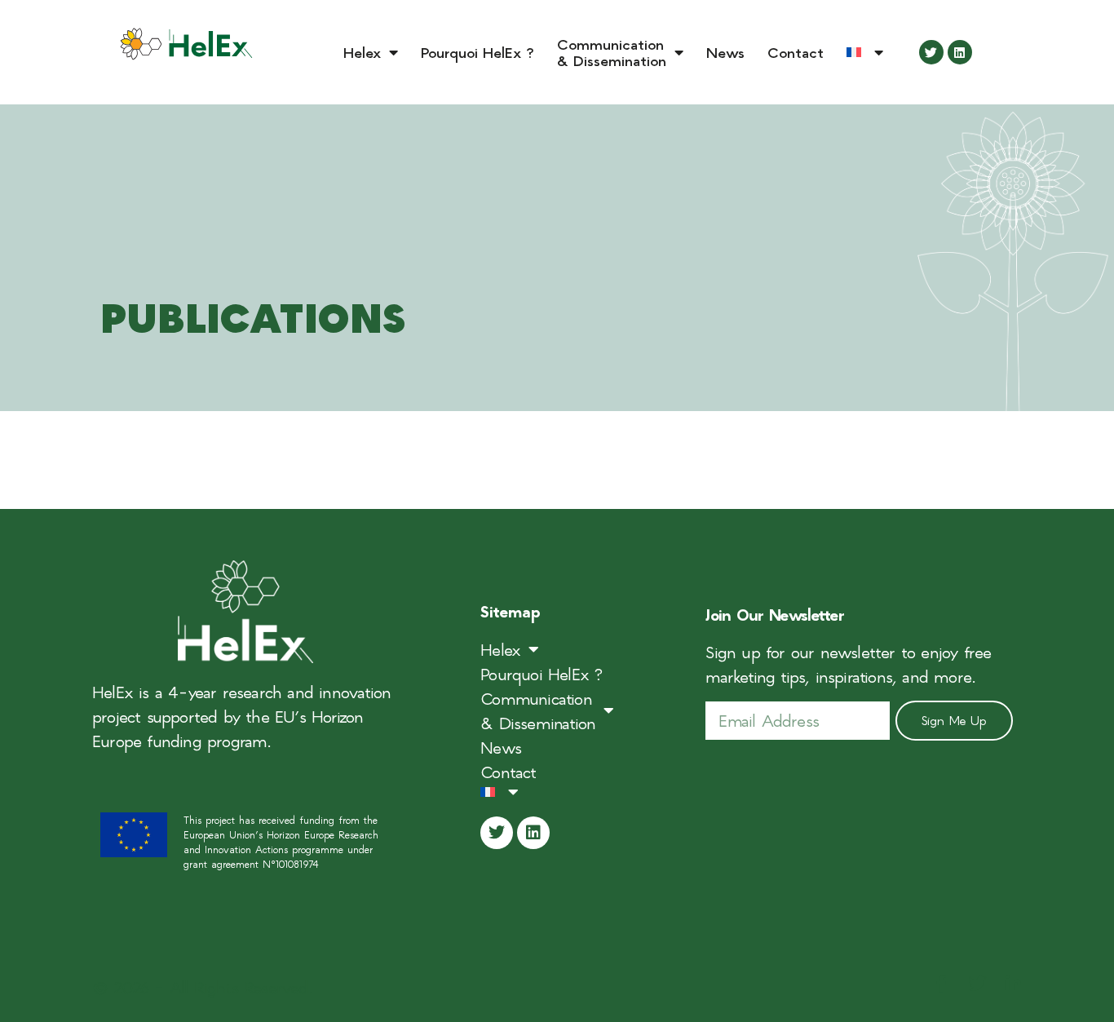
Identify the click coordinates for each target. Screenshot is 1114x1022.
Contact (795, 52)
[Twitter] (931, 52)
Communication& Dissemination (611, 51)
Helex (362, 52)
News (725, 52)
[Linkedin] (960, 52)
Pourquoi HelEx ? (477, 52)
